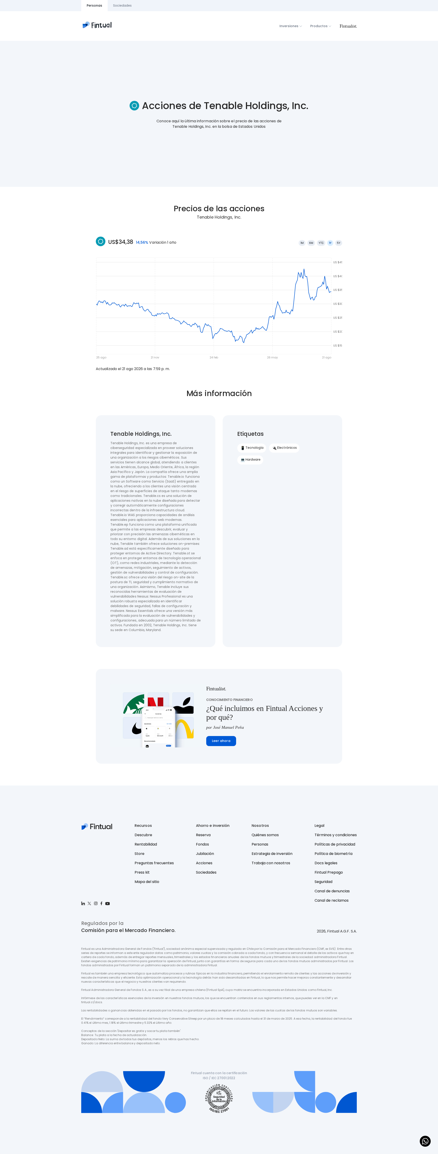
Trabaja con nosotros (271, 863)
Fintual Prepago (329, 872)
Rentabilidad (146, 844)
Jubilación (205, 853)
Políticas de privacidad (335, 844)
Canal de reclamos (332, 900)
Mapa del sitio (147, 881)
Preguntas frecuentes (154, 863)
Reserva (203, 835)
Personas (260, 844)
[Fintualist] (348, 26)
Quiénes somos (265, 835)
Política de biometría (333, 853)
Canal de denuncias (332, 891)
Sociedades (206, 872)
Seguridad (323, 881)
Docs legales (326, 863)
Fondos (202, 844)
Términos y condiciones (336, 835)
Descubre (143, 835)
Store (139, 853)
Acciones (204, 863)
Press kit (142, 872)
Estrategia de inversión (272, 853)
